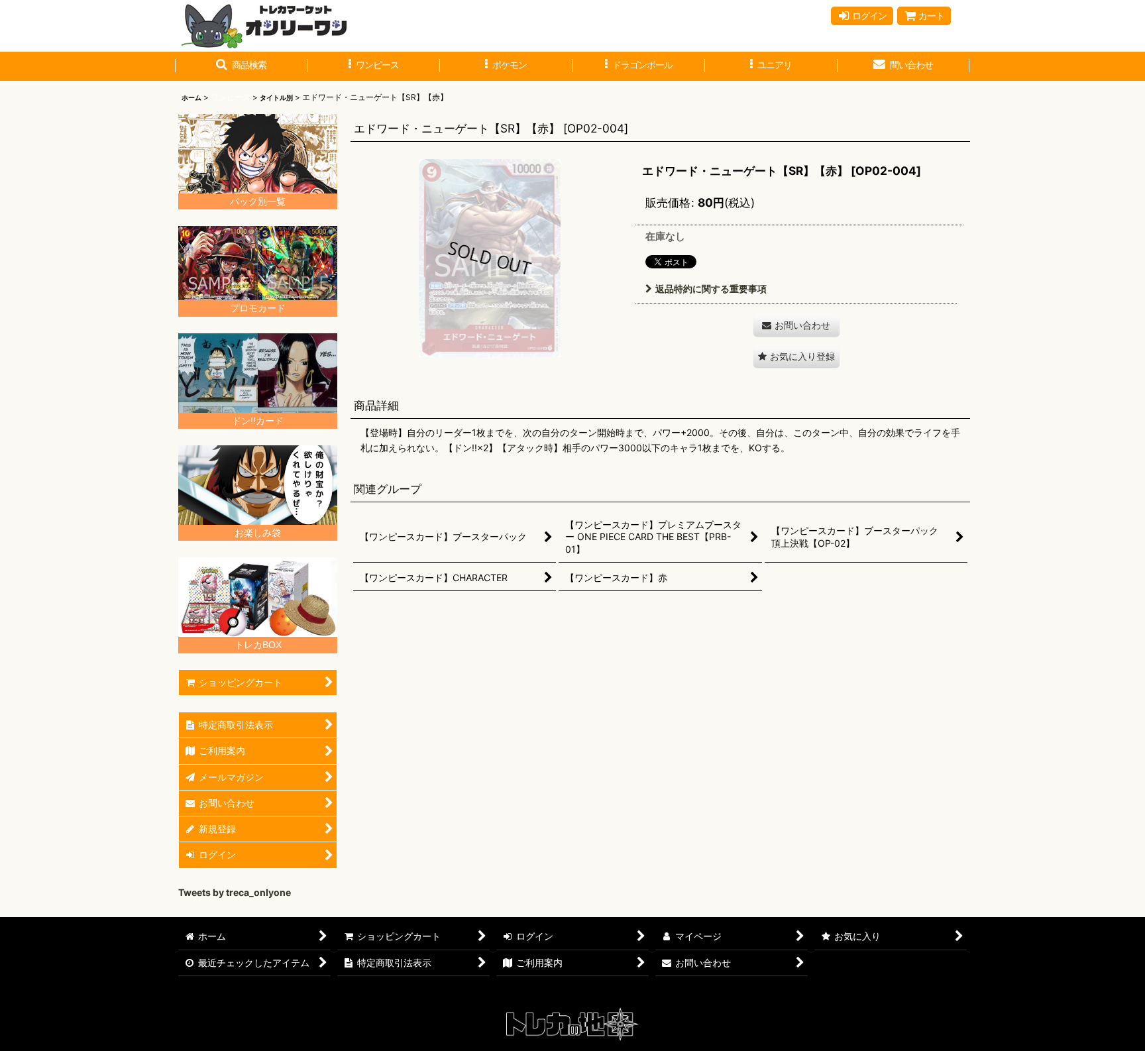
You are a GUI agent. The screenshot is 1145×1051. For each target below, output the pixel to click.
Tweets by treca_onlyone (234, 892)
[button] (241, 66)
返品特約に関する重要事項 (711, 288)
